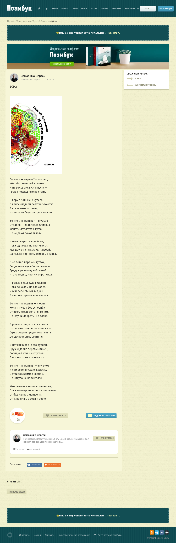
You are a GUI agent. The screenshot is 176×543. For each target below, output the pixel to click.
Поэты (84, 9)
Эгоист (146, 78)
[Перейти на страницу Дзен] (167, 532)
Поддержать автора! (104, 415)
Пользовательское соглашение (74, 535)
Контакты (49, 535)
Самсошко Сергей (33, 76)
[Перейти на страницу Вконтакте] (162, 532)
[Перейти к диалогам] (47, 9)
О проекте (24, 535)
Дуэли (94, 9)
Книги (55, 9)
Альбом (104, 9)
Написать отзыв (17, 492)
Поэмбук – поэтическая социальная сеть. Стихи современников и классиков (19, 8)
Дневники (117, 9)
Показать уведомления (39, 9)
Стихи (75, 9)
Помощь (37, 535)
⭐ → (88, 32)
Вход (147, 8)
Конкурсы (130, 9)
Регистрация (166, 8)
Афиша (64, 9)
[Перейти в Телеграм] (157, 532)
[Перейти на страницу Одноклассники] (152, 532)
